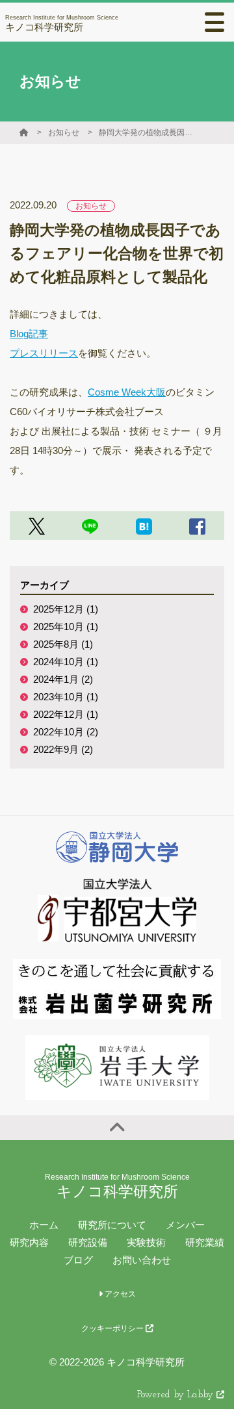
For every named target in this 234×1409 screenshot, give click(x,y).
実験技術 (146, 1242)
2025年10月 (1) (65, 626)
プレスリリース (44, 353)
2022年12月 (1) (65, 714)
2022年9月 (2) (63, 749)
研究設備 (87, 1242)
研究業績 (204, 1242)
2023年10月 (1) (65, 696)
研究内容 (29, 1242)
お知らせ (63, 132)
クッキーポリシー (113, 1328)
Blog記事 (29, 333)
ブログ (78, 1259)
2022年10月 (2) (65, 731)
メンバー (185, 1224)
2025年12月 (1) (65, 609)
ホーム (43, 1224)
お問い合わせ (141, 1259)
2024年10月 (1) (65, 661)
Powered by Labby (176, 1395)
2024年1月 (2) (63, 679)
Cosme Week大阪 (127, 392)
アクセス (119, 1294)
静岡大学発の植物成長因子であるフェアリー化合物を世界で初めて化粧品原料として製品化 (147, 132)
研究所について (112, 1224)
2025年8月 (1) (63, 644)
